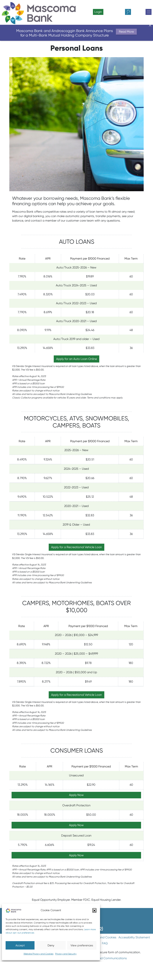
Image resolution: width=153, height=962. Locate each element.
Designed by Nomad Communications (101, 958)
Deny (51, 945)
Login (98, 12)
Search (131, 12)
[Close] (150, 25)
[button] (94, 910)
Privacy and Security (65, 953)
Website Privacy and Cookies (38, 953)
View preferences (82, 945)
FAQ (105, 943)
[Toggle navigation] (149, 12)
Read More (126, 31)
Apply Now (76, 795)
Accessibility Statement (134, 937)
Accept (20, 945)
